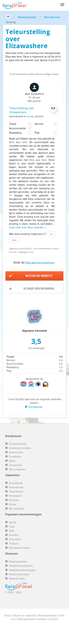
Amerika (13, 535)
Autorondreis (16, 452)
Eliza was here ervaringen (39, 262)
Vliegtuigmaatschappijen (22, 570)
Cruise (12, 504)
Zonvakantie (35, 407)
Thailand (14, 543)
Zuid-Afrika (15, 539)
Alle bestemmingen (19, 547)
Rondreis (14, 500)
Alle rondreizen (17, 469)
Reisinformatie (17, 578)
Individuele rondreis (20, 448)
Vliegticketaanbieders (21, 565)
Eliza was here (52, 17)
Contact (53, 619)
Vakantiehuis (16, 491)
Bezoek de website (38, 276)
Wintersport (15, 495)
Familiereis (15, 456)
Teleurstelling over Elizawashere (21, 110)
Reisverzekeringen (19, 574)
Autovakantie (16, 487)
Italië (11, 530)
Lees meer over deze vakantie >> (28, 227)
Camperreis (15, 465)
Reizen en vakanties (24, 615)
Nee (14, 240)
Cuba (12, 526)
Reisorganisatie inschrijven (32, 619)
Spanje (30, 116)
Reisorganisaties (27, 17)
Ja (51, 234)
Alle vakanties (16, 508)
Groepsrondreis (17, 443)
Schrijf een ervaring (38, 288)
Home (8, 615)
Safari (12, 460)
